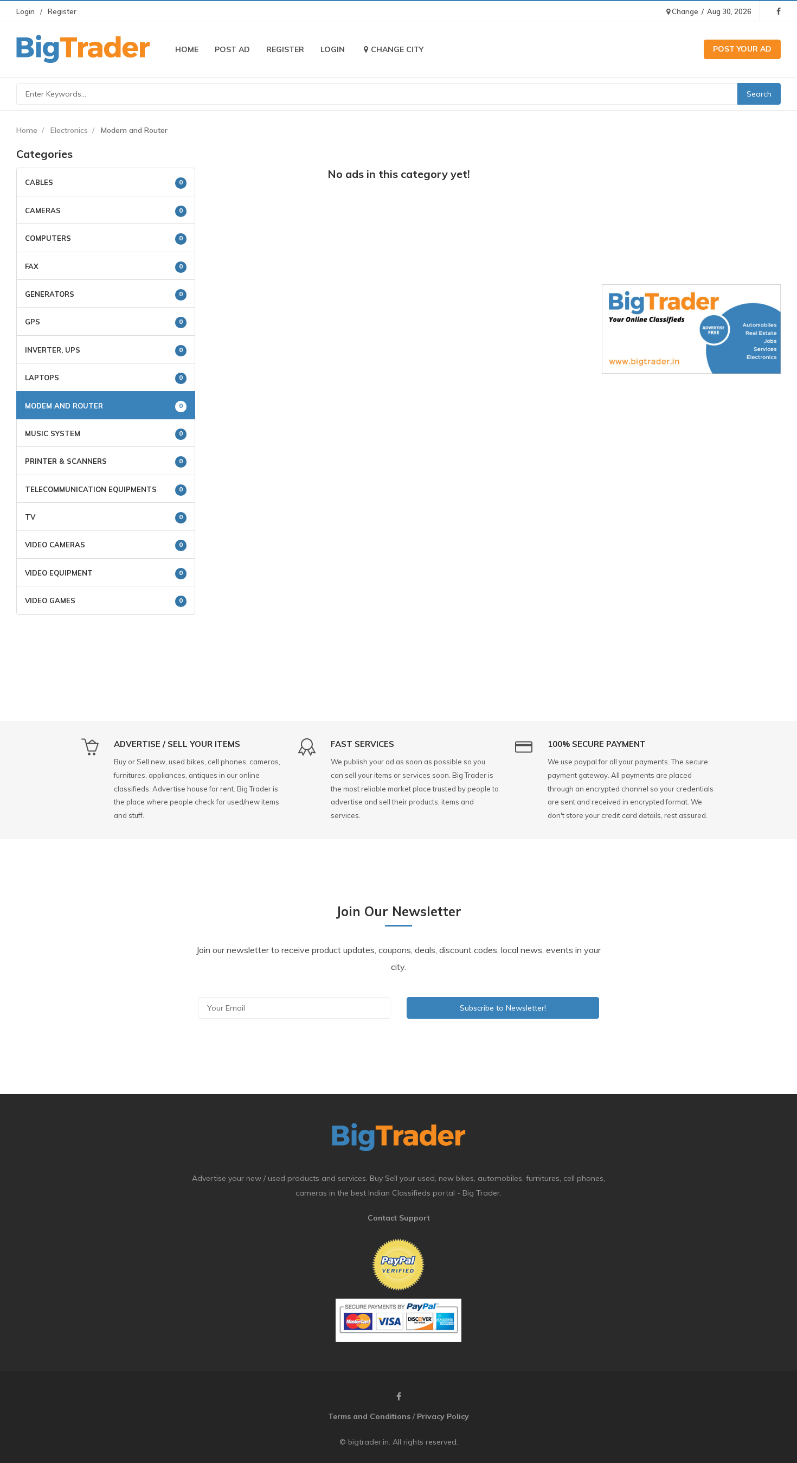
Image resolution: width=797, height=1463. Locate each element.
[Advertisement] (398, 270)
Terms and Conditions (369, 1416)
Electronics (69, 130)
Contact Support (399, 1218)
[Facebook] (778, 11)
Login (25, 11)
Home (186, 49)
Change (684, 11)
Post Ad (232, 49)
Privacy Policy (443, 1416)
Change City (397, 49)
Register (62, 11)
